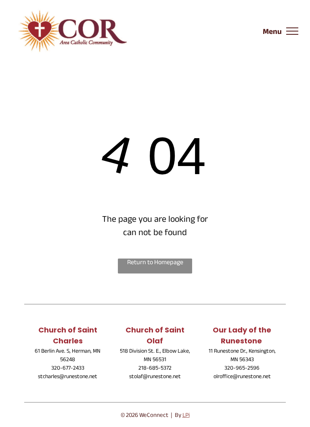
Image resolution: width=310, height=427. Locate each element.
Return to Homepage (155, 264)
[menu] (292, 31)
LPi (186, 416)
